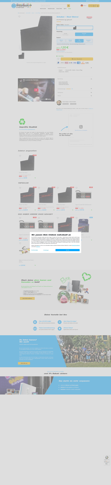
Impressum (38, 246)
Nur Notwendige (34, 250)
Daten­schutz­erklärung (76, 245)
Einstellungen (46, 250)
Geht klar (67, 250)
